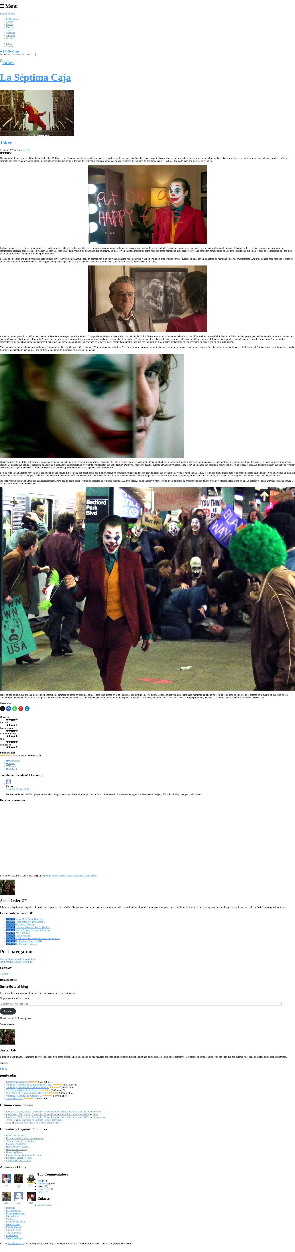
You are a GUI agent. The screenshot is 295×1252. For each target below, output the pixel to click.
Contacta (10, 32)
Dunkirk (97, 1111)
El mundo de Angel (15, 1213)
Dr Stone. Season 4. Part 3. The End (32, 927)
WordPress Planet (14, 1238)
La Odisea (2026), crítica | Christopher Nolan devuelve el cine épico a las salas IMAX (47, 1111)
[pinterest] (6, 1068)
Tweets (9, 30)
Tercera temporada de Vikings (20, 1141)
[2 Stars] (3, 755)
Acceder (10, 38)
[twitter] (3, 1068)
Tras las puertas (13, 1232)
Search (9, 46)
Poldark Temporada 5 (17, 959)
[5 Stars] (8, 755)
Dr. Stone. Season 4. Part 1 (19, 1157)
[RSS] (15, 51)
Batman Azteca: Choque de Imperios (32, 930)
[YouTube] (11, 51)
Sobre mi (10, 35)
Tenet (95, 1114)
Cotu (8, 1122)
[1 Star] (1, 755)
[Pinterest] (6, 51)
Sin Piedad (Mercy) (24, 924)
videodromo (12, 1235)
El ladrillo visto (13, 1210)
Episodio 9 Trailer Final (16, 962)
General (4, 973)
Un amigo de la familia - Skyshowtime (24, 1138)
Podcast (10, 27)
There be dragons (14, 1098)
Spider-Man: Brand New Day (29, 919)
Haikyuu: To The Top (16, 1149)
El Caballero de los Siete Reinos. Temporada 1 (37, 938)
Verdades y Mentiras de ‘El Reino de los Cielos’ (29, 1084)
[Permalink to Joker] (37, 135)
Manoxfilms (12, 1216)
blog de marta (44, 1205)
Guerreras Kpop (14, 1152)
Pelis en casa (12, 19)
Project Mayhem (14, 1227)
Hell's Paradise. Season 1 (18, 1146)
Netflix (9, 24)
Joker (6, 142)
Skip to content (7, 13)
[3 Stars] (5, 755)
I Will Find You (22, 933)
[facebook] (0, 1068)
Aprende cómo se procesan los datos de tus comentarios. (69, 875)
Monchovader (13, 1224)
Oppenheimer (99, 1117)
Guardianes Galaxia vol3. (18, 1160)
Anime (9, 21)
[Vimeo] (9, 51)
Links (9, 43)
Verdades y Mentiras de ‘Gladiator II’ (24, 1095)
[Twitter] (1, 51)
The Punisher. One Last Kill (28, 941)
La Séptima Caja (16, 1243)
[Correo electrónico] (17, 51)
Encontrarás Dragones (17, 1082)
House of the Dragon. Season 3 (30, 921)
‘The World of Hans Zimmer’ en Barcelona (27, 1093)
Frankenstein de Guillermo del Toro (23, 1155)
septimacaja (43, 1183)
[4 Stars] (6, 755)
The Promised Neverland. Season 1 (23, 1090)
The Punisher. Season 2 (26, 944)
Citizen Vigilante (23, 935)
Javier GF (25, 150)
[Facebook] (3, 51)
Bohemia (10, 1207)
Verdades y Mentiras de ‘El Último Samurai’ (27, 1087)
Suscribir (8, 1011)
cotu (39, 1181)
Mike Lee (11, 1219)
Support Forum (13, 1230)
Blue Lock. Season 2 (16, 1135)
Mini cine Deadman (15, 1221)
